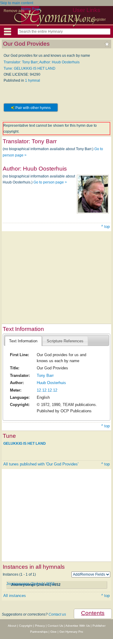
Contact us (57, 614)
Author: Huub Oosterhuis (59, 62)
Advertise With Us (77, 625)
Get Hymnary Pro (71, 631)
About (12, 625)
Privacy (40, 625)
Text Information (23, 341)
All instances (14, 595)
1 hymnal (32, 80)
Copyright (25, 625)
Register (99, 19)
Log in (79, 19)
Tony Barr (45, 375)
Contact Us (55, 625)
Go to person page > (50, 182)
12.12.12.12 (47, 390)
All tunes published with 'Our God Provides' (40, 464)
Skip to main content (16, 3)
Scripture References (65, 341)
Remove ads (14, 11)
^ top (105, 226)
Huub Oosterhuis (51, 382)
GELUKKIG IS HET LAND (24, 443)
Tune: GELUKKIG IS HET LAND (29, 68)
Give (53, 631)
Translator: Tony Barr (21, 62)
